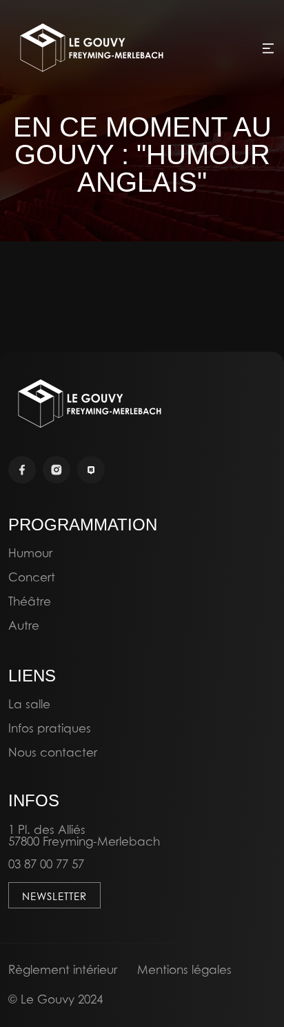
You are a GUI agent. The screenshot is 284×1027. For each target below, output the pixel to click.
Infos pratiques (49, 728)
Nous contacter (52, 752)
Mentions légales (184, 969)
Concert (31, 577)
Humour (30, 553)
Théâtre (29, 601)
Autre (23, 625)
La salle (29, 704)
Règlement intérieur (62, 969)
